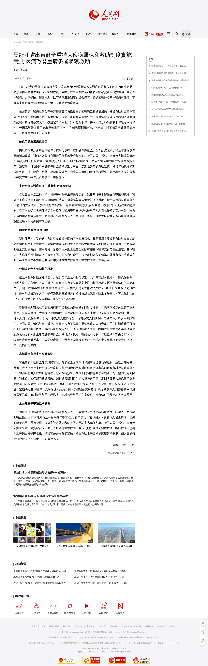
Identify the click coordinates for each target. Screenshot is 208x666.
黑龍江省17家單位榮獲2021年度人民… (168, 116)
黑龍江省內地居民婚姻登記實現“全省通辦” (40, 472)
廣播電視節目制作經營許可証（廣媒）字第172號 (140, 637)
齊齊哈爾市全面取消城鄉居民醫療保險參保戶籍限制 (100, 571)
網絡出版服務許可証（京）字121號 (120, 643)
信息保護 (161, 626)
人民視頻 (86, 613)
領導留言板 (69, 613)
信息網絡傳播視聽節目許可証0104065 (45, 643)
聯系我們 (173, 626)
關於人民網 (54, 626)
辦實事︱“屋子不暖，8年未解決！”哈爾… (169, 102)
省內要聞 (40, 42)
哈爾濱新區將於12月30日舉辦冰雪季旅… (169, 131)
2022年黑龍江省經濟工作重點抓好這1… (168, 109)
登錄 (188, 34)
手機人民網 (53, 613)
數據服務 (126, 626)
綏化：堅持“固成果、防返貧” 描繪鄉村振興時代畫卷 (39, 583)
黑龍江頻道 (28, 42)
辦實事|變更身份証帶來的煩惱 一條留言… (169, 66)
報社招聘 (67, 626)
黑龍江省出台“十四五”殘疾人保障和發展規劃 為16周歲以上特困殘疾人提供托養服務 (55, 571)
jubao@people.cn (139, 632)
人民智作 (120, 613)
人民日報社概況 (38, 626)
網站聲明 (137, 626)
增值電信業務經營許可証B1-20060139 (100, 637)
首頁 (16, 34)
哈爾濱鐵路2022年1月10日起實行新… (167, 95)
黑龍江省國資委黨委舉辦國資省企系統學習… (171, 80)
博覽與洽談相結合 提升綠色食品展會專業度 (40, 496)
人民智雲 (103, 613)
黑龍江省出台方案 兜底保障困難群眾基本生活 (36, 577)
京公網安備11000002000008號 (166, 643)
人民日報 (19, 613)
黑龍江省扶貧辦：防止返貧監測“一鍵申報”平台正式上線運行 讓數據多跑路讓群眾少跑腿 (118, 583)
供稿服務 (114, 626)
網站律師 (149, 626)
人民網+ (36, 613)
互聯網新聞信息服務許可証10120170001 (63, 637)
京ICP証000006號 (144, 643)
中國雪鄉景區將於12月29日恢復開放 (167, 88)
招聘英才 (79, 626)
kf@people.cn (77, 632)
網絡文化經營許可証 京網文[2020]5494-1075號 (83, 643)
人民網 (17, 42)
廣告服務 (90, 626)
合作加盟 (102, 626)
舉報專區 (102, 34)
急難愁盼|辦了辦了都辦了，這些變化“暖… (169, 73)
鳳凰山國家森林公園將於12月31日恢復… (169, 124)
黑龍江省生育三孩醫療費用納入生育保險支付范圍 (99, 577)
